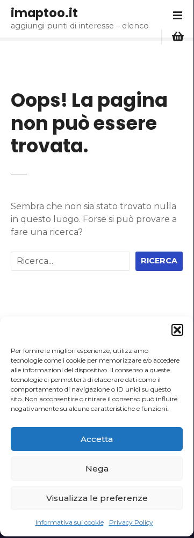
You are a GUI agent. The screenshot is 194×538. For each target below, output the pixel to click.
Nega (97, 468)
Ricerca (159, 261)
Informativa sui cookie (69, 522)
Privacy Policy (131, 522)
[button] (177, 330)
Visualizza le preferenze (97, 498)
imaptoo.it (44, 12)
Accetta (97, 439)
